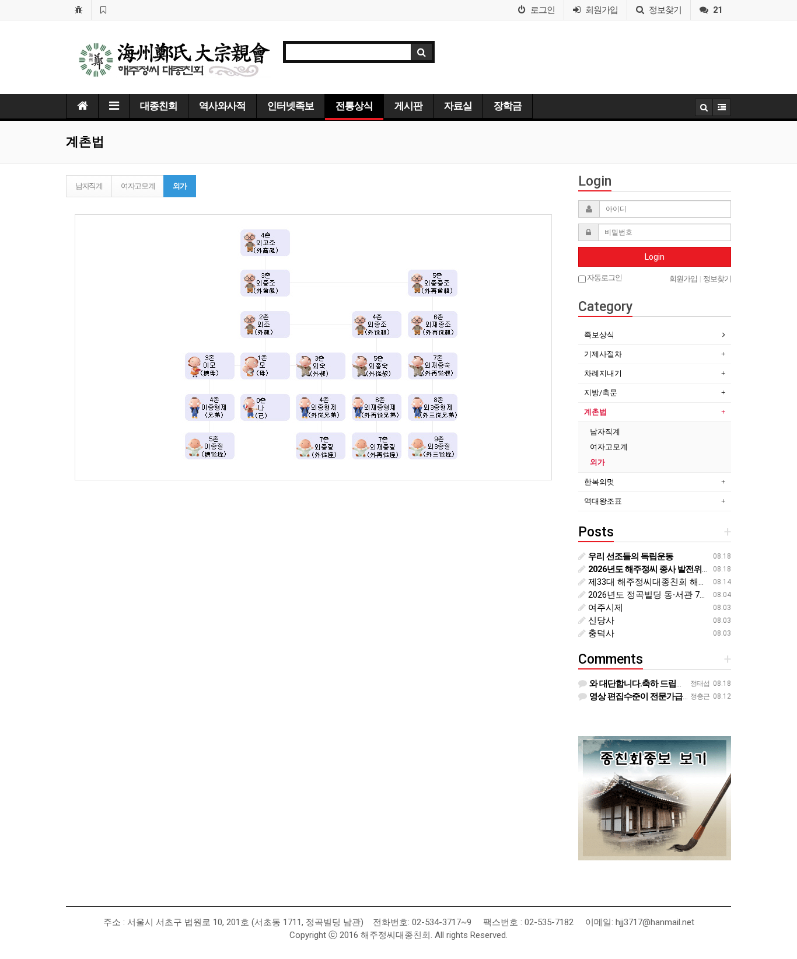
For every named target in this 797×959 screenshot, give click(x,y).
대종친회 (158, 105)
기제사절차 (603, 354)
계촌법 (595, 411)
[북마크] (103, 10)
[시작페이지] (78, 10)
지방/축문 (600, 392)
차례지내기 (603, 373)
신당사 (600, 620)
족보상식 (599, 334)
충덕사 (600, 633)
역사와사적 (222, 105)
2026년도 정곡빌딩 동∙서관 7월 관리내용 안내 (675, 595)
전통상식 (354, 105)
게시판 (408, 105)
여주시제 (604, 607)
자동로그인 (604, 277)
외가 (179, 186)
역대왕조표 (603, 501)
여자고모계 (138, 186)
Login (655, 256)
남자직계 (89, 186)
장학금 (508, 105)
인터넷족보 (290, 105)
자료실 (458, 105)
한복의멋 (599, 481)
